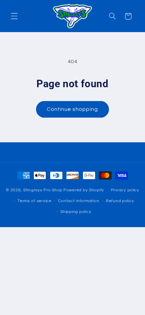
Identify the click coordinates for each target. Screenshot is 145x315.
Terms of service (35, 201)
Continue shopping (72, 109)
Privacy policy (125, 190)
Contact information (78, 201)
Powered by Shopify (83, 190)
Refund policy (120, 201)
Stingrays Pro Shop (42, 190)
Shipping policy (75, 212)
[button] (14, 16)
